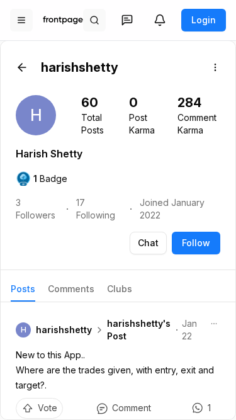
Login (203, 19)
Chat (148, 242)
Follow (196, 242)
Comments (71, 288)
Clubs (119, 288)
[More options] (215, 67)
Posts (23, 288)
